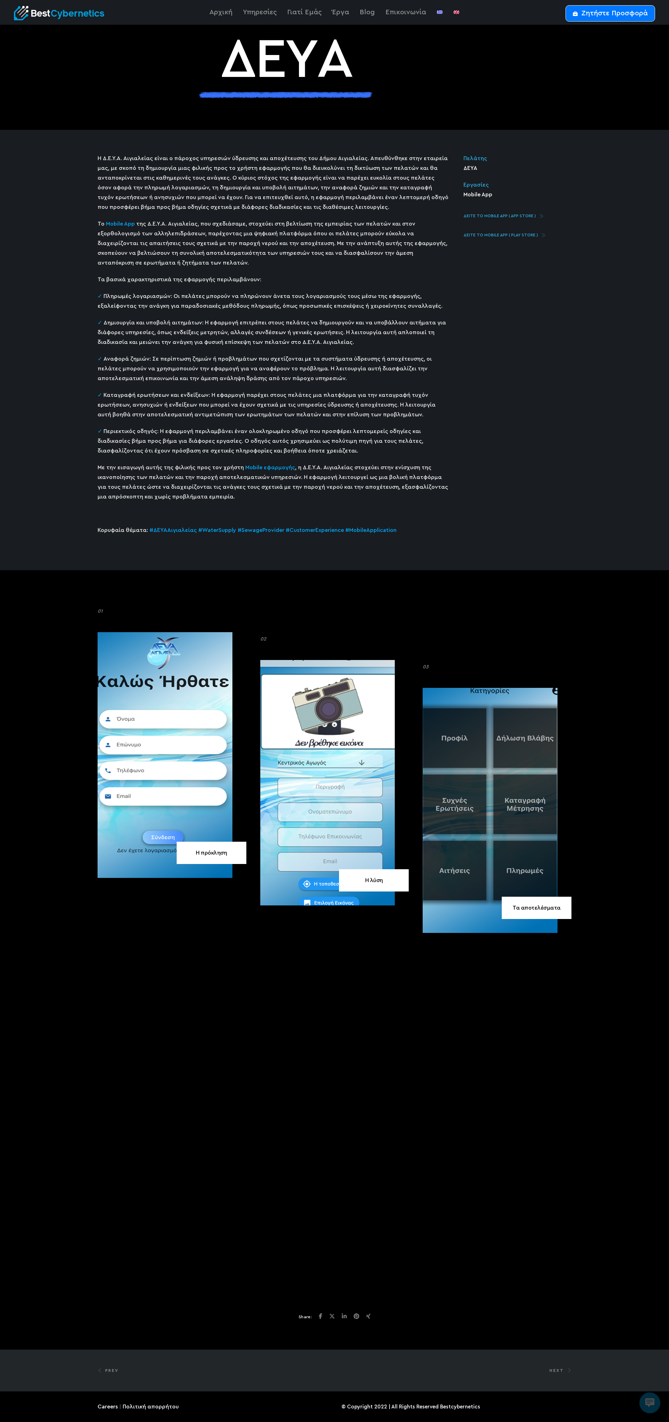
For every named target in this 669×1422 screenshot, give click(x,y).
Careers (108, 1406)
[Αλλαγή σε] (440, 12)
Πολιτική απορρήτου (151, 1406)
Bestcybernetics (460, 1406)
